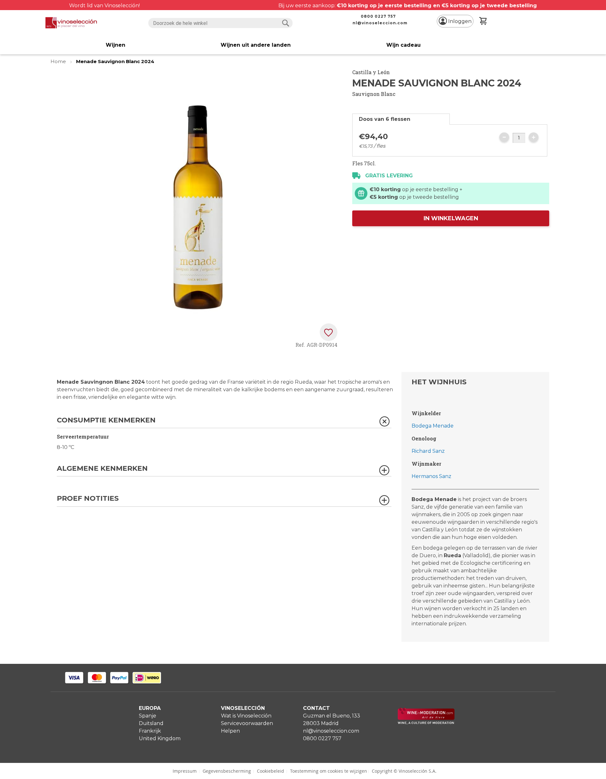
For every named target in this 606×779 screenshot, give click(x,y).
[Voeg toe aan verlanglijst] (328, 332)
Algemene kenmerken (102, 469)
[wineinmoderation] (426, 723)
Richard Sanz (428, 451)
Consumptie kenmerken (106, 420)
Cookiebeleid (270, 771)
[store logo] (71, 22)
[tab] (401, 119)
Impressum (185, 771)
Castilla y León (371, 72)
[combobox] (220, 23)
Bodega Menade (433, 426)
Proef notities (88, 499)
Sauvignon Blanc (373, 94)
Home (58, 61)
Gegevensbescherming (227, 771)
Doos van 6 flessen (384, 119)
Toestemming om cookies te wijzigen (328, 771)
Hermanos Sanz (431, 476)
